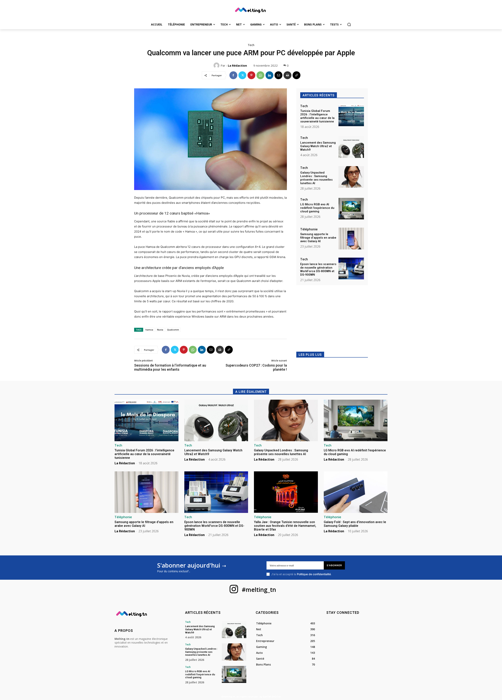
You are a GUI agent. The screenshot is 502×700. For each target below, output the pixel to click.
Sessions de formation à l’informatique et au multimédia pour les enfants (170, 367)
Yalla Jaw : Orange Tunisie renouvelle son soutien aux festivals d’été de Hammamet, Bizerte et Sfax (285, 525)
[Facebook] (233, 75)
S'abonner (334, 565)
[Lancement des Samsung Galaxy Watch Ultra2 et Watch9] (351, 147)
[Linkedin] (269, 75)
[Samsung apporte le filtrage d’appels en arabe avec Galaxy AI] (351, 238)
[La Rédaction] (217, 65)
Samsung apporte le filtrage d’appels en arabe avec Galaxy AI (318, 237)
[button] (349, 24)
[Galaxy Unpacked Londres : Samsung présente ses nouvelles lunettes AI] (351, 177)
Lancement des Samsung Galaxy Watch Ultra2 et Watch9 (318, 146)
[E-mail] (278, 75)
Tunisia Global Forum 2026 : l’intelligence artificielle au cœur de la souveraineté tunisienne (317, 116)
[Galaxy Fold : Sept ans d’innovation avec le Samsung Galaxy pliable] (356, 492)
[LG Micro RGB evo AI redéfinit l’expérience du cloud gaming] (351, 209)
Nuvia (160, 329)
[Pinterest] (251, 75)
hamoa (149, 329)
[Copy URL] (296, 75)
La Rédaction (237, 65)
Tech (251, 45)
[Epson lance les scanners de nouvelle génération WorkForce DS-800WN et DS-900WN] (351, 268)
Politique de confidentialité (314, 574)
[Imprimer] (287, 75)
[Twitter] (242, 75)
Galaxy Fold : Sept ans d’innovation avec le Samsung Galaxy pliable (355, 524)
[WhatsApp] (260, 75)
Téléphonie (309, 229)
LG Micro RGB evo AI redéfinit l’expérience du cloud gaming (317, 208)
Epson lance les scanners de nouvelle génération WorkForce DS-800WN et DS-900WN (318, 269)
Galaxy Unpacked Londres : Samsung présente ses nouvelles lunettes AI (316, 178)
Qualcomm (173, 329)
